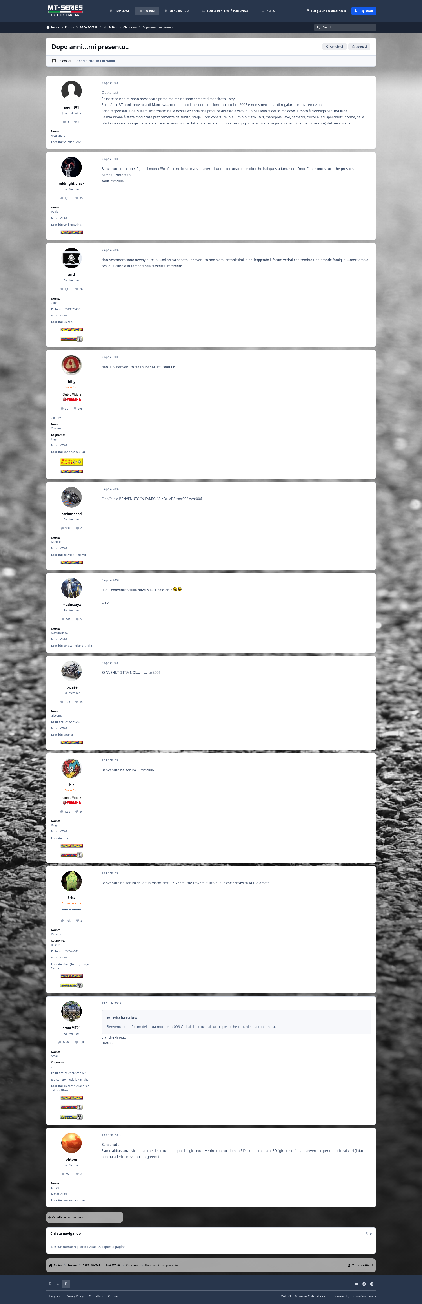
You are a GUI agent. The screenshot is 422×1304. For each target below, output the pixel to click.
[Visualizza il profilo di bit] (71, 768)
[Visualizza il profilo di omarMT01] (71, 1011)
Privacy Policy (75, 1296)
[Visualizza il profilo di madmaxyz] (71, 588)
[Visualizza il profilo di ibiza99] (71, 671)
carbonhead (72, 514)
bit (71, 785)
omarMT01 (71, 1028)
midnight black (72, 183)
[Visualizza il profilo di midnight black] (71, 167)
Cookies (113, 1296)
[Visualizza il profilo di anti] (71, 258)
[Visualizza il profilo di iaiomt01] (54, 61)
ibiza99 (71, 687)
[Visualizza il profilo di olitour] (71, 1143)
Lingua (54, 1296)
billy (71, 381)
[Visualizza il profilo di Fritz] (71, 881)
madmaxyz (71, 604)
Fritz (71, 897)
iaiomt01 (65, 61)
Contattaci (96, 1296)
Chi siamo (107, 61)
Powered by (355, 1296)
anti (71, 274)
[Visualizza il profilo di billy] (71, 365)
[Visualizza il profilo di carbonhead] (71, 497)
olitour (72, 1159)
